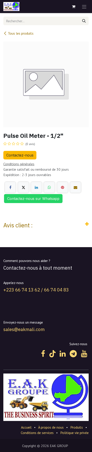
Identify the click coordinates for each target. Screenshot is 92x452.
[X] (23, 187)
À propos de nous (51, 427)
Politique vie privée (74, 432)
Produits (76, 427)
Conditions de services (37, 432)
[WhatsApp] (49, 187)
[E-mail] (75, 187)
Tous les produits (20, 33)
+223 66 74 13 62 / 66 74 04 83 (36, 290)
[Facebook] (10, 187)
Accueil (26, 427)
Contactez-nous (19, 155)
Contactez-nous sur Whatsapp (33, 198)
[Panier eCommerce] (73, 6)
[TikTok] (52, 353)
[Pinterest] (62, 187)
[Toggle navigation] (84, 6)
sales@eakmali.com (24, 329)
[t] (73, 353)
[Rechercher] (84, 21)
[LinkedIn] (36, 187)
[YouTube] (84, 353)
